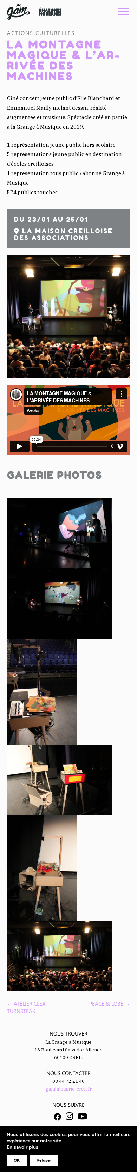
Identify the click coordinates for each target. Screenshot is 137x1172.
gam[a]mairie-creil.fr (69, 1089)
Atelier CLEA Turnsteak (26, 1007)
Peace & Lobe (109, 1003)
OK (17, 1160)
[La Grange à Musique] (18, 12)
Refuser (44, 1160)
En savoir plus (22, 1147)
